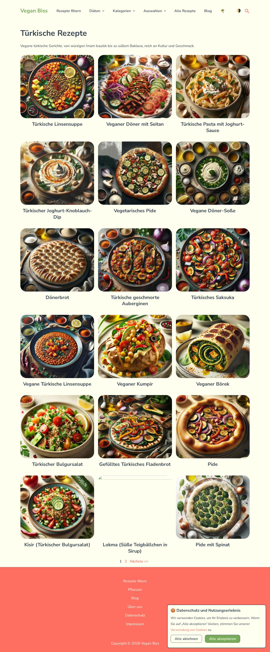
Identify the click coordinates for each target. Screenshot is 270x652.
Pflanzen (135, 589)
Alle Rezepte (185, 10)
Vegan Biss (34, 10)
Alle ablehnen (186, 638)
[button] (102, 11)
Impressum (135, 624)
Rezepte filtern (69, 10)
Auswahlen (152, 10)
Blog (208, 10)
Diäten (94, 10)
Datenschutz (135, 615)
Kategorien (122, 10)
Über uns (135, 606)
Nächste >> (139, 561)
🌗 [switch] (238, 10)
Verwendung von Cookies (189, 630)
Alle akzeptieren (222, 638)
